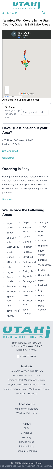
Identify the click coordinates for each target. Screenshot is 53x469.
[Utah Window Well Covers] (26, 5)
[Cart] (44, 13)
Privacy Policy (26, 446)
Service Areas (26, 441)
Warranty (26, 437)
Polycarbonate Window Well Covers (26, 384)
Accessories (26, 404)
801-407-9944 (9, 12)
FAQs (26, 428)
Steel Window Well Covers (26, 375)
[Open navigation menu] (49, 13)
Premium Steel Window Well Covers (26, 380)
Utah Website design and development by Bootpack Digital (26, 466)
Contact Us (8, 157)
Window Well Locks (26, 413)
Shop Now (7, 199)
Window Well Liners (26, 393)
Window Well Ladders (26, 408)
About (27, 423)
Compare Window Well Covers (26, 370)
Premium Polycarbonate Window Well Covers (26, 389)
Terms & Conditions (26, 450)
